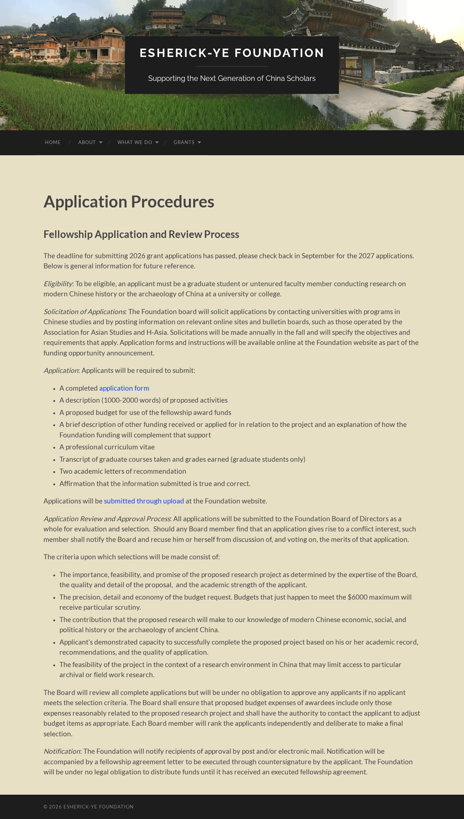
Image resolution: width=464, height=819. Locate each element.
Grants (184, 142)
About (87, 142)
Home (53, 142)
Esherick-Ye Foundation (232, 52)
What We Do (134, 142)
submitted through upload (144, 501)
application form (124, 388)
